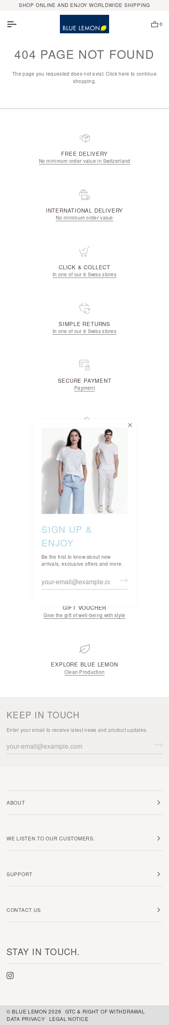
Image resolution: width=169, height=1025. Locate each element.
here (124, 73)
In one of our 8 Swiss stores (84, 274)
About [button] (16, 802)
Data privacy (26, 1018)
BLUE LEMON (29, 1011)
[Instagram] (10, 975)
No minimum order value (84, 217)
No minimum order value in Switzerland (84, 160)
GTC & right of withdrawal (105, 1011)
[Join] (121, 580)
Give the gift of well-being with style (84, 615)
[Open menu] (19, 24)
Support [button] (19, 873)
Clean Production (84, 672)
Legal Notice (69, 1018)
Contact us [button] (24, 909)
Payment (84, 387)
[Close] (129, 426)
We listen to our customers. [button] (51, 838)
